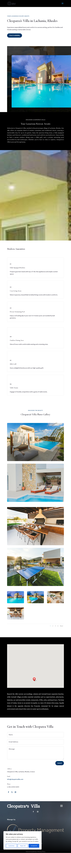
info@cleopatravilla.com (15, 779)
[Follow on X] (12, 792)
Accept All (34, 846)
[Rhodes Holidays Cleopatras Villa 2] (35, 603)
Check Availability (14, 35)
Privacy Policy (41, 851)
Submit (59, 763)
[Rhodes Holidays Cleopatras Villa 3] (55, 603)
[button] (34, 679)
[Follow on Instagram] (15, 792)
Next (61, 626)
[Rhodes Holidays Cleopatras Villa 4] (15, 619)
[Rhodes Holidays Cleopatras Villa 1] (15, 603)
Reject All (22, 846)
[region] (22, 840)
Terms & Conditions (31, 851)
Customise (11, 846)
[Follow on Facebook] (8, 792)
